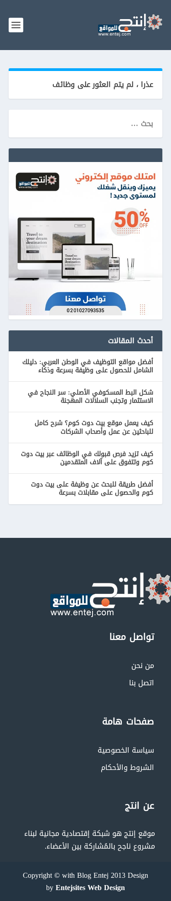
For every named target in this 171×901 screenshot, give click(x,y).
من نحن (142, 665)
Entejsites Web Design (90, 888)
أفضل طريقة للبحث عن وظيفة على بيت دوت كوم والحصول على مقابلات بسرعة (92, 488)
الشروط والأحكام (127, 767)
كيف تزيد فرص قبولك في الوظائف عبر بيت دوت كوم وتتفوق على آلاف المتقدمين (87, 458)
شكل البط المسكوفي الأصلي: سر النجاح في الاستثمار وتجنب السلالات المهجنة (90, 396)
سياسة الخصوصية (126, 750)
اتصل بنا (141, 683)
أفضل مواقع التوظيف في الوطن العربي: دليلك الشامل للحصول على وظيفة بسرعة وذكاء (87, 366)
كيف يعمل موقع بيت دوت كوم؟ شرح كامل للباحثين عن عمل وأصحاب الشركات (94, 427)
